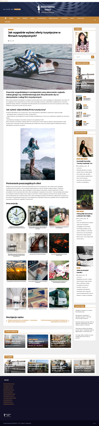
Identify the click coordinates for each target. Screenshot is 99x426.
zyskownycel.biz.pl (8, 392)
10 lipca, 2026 (80, 370)
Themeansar (28, 423)
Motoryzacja (42, 18)
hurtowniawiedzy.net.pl (9, 394)
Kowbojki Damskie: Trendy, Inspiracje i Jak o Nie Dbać (85, 163)
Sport (72, 18)
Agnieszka (17, 345)
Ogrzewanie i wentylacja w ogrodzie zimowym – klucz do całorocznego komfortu (83, 317)
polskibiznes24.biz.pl (8, 404)
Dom (18, 18)
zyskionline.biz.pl (7, 400)
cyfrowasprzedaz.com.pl (9, 398)
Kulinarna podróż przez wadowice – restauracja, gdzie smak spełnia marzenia (22, 321)
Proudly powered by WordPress (10, 423)
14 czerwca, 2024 (82, 165)
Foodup (22, 423)
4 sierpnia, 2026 (57, 370)
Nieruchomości (53, 18)
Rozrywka (64, 18)
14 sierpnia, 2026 (34, 368)
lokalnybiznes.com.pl (8, 390)
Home (94, 423)
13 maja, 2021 (81, 275)
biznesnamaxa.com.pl (8, 383)
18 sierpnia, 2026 (82, 87)
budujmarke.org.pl (8, 402)
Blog (53, 339)
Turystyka (80, 18)
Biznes (11, 18)
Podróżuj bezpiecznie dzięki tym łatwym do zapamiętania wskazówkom (54, 321)
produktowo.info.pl (8, 385)
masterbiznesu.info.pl (8, 396)
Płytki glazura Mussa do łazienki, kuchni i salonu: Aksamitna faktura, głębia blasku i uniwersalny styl (84, 330)
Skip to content (4, 1)
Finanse (25, 18)
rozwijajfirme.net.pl (8, 387)
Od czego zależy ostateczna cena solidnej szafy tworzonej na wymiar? (84, 336)
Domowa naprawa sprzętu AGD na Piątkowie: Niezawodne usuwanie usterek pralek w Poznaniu (84, 323)
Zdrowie (7, 21)
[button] (95, 20)
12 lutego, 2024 (82, 218)
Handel (32, 18)
